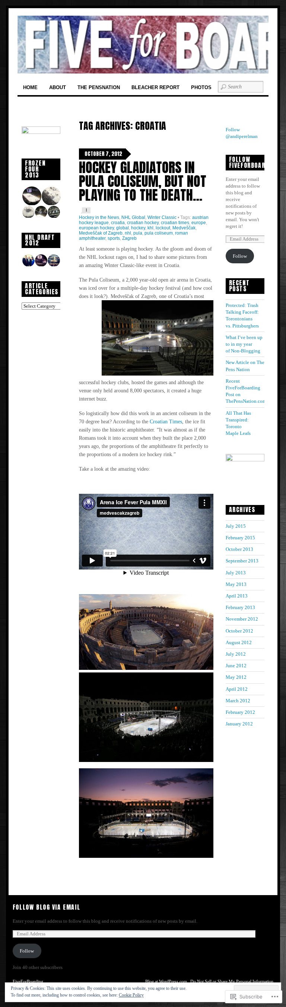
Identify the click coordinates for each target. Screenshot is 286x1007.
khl (150, 227)
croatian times (175, 222)
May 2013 (236, 584)
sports (114, 238)
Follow (240, 256)
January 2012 (239, 724)
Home (30, 87)
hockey (138, 227)
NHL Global (133, 217)
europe (198, 222)
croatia (118, 222)
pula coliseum (158, 233)
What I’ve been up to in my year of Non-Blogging (244, 344)
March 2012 (238, 700)
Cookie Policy (131, 995)
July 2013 (236, 572)
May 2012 (236, 677)
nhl (128, 233)
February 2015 (240, 537)
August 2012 (239, 642)
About (57, 87)
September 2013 (242, 561)
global (122, 227)
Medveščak (184, 227)
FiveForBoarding (28, 981)
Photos (201, 87)
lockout (163, 227)
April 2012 (237, 689)
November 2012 (242, 619)
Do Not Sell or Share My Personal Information (231, 981)
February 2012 (240, 712)
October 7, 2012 (103, 154)
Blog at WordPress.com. (166, 981)
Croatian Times (166, 421)
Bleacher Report (155, 87)
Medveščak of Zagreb (101, 233)
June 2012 (236, 665)
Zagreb (129, 238)
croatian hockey (143, 222)
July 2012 (236, 654)
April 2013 (237, 596)
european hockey (96, 227)
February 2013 (240, 607)
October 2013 (239, 549)
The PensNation (98, 87)
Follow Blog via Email (46, 907)
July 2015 (236, 526)
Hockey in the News (99, 217)
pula (137, 233)
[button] (31, 196)
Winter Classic (162, 217)
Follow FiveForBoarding (253, 162)
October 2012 (239, 631)
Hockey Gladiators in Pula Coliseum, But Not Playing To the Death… (142, 181)
